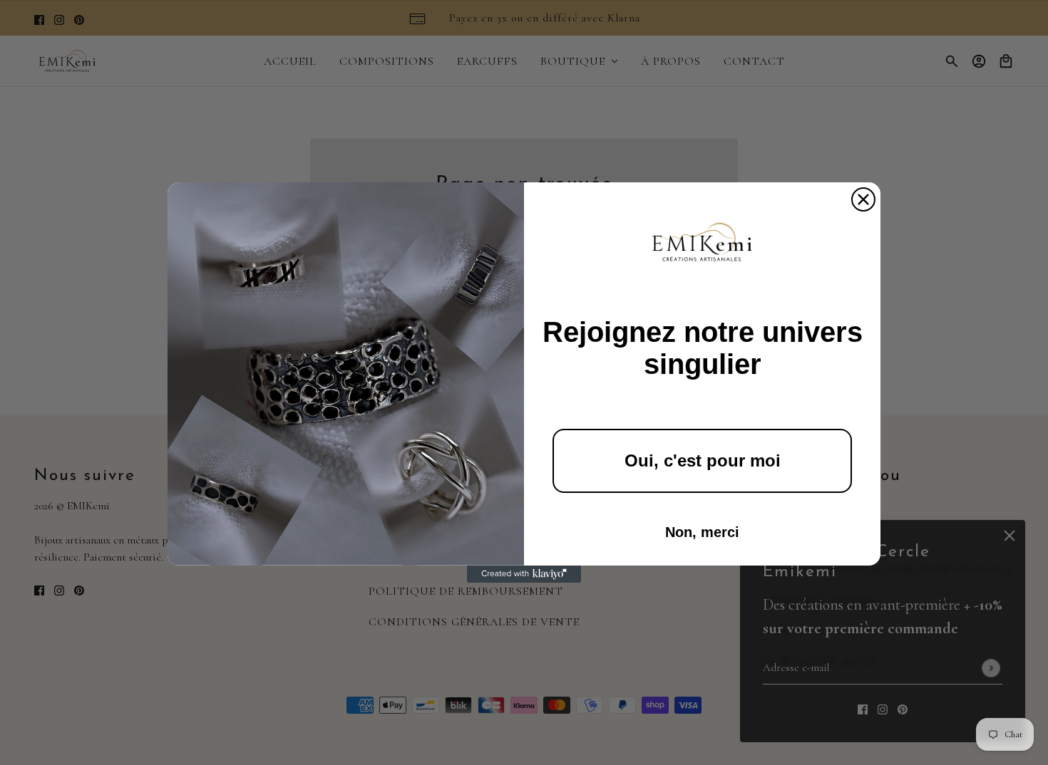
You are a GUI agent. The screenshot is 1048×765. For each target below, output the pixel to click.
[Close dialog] (863, 199)
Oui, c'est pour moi (703, 460)
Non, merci (702, 532)
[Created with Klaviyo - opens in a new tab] (524, 574)
